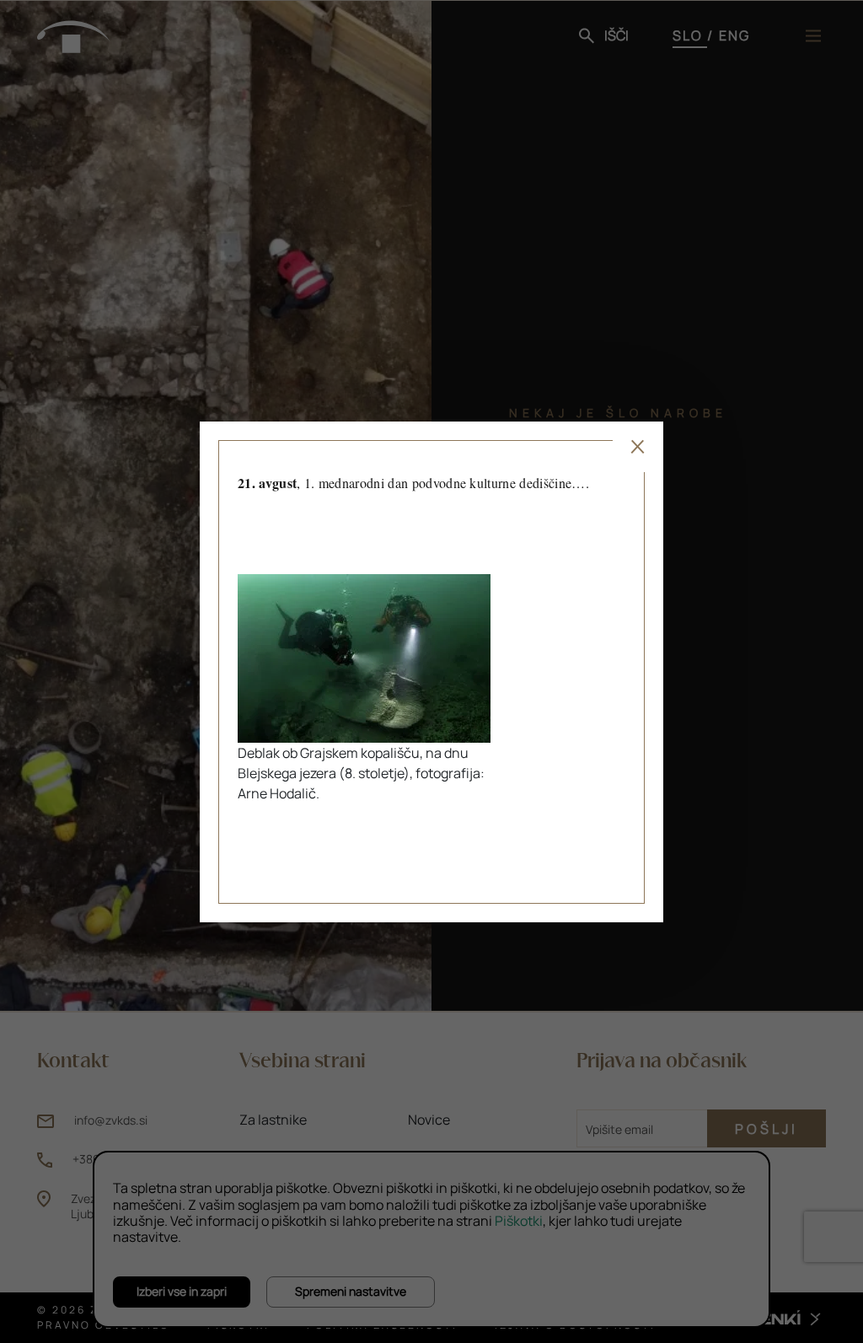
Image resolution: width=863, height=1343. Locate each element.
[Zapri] (638, 447)
